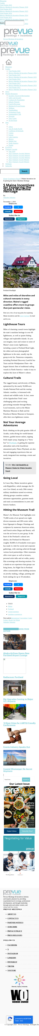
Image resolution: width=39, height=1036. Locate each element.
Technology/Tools (14, 112)
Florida (11, 145)
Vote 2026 (12, 151)
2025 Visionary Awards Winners (19, 153)
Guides (2, 3)
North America (13, 143)
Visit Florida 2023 (6, 17)
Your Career (13, 118)
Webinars (8, 164)
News (7, 92)
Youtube (11, 970)
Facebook (12, 945)
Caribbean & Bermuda (16, 131)
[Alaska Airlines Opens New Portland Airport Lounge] (14, 649)
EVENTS (8, 147)
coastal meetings (13, 612)
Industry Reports (14, 102)
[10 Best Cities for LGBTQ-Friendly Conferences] (14, 719)
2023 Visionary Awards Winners (19, 158)
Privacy (17, 1020)
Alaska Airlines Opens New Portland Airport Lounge (16, 654)
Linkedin (11, 958)
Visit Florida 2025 (6, 9)
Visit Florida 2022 (14, 87)
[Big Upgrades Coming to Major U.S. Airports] (14, 695)
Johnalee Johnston (9, 197)
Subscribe (8, 166)
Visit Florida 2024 (6, 13)
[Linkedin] (8, 624)
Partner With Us (15, 922)
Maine (10, 606)
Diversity (12, 116)
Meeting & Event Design (17, 106)
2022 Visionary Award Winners (19, 160)
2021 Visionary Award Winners (19, 162)
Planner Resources (11, 94)
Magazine (3, 1)
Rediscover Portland (13, 677)
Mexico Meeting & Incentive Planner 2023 (14, 19)
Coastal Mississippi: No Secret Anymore (17, 770)
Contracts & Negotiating (17, 100)
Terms (21, 1020)
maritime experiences (15, 614)
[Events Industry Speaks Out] (14, 743)
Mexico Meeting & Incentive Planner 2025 (14, 11)
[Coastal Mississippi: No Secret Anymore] (14, 765)
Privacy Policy (14, 931)
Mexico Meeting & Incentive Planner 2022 (23, 89)
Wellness (11, 108)
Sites (7, 122)
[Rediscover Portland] (14, 673)
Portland (12, 443)
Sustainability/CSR (15, 114)
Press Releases (14, 935)
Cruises (11, 133)
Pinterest (12, 962)
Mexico (11, 139)
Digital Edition (12, 831)
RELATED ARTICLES (11, 629)
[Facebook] (4, 624)
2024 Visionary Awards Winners (19, 155)
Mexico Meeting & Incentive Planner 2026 (14, 7)
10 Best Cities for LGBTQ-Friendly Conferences (19, 724)
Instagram (12, 953)
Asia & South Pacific (15, 129)
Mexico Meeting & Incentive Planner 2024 (14, 15)
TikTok (10, 966)
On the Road (13, 120)
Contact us (13, 918)
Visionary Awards (11, 149)
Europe (11, 135)
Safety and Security (15, 98)
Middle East (12, 141)
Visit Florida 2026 (6, 5)
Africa (11, 127)
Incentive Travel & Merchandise (19, 96)
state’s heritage (25, 316)
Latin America (13, 137)
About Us (11, 914)
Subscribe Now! (27, 831)
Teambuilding (13, 110)
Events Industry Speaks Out (16, 747)
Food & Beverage (14, 104)
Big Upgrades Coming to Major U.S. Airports (18, 700)
